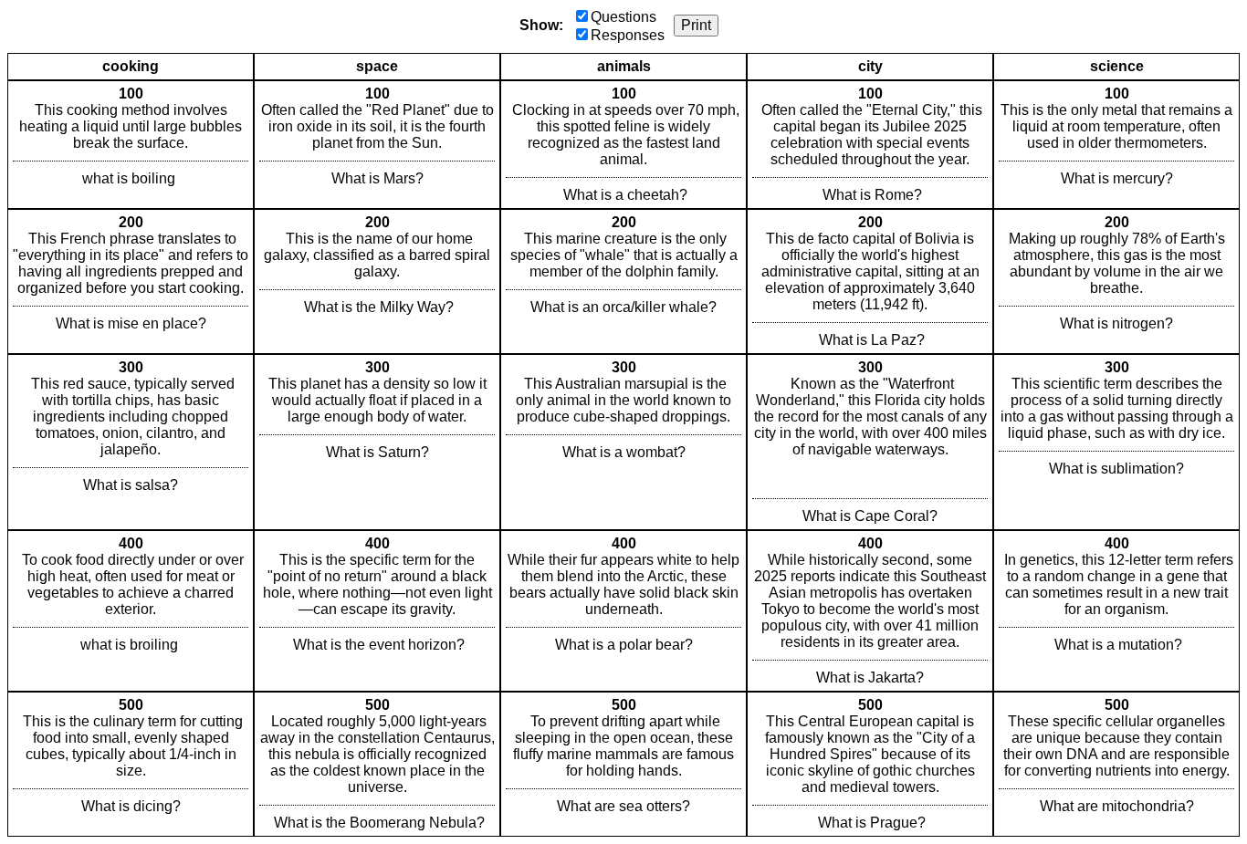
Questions (623, 17)
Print (696, 25)
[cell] (130, 144)
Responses (628, 35)
